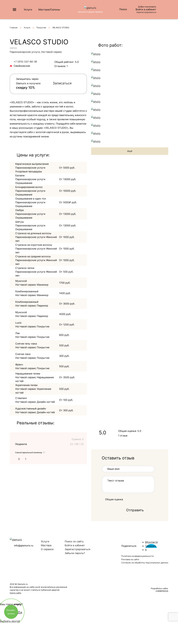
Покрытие (41, 27)
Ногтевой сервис (51, 51)
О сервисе (47, 549)
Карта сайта (15, 593)
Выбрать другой (10, 621)
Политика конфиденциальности (137, 556)
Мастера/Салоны (49, 9)
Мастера (46, 545)
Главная (14, 27)
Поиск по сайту (74, 541)
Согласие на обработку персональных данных (144, 562)
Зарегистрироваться (146, 12)
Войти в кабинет (146, 9)
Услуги (28, 9)
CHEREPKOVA (162, 591)
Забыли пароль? (75, 553)
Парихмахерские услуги (25, 51)
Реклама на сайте (130, 559)
